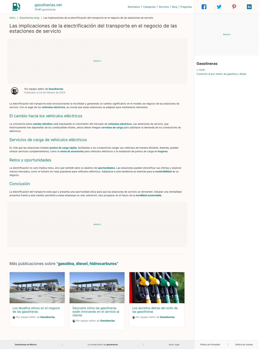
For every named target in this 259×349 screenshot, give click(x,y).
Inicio (12, 17)
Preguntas (186, 6)
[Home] (16, 6)
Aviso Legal (174, 344)
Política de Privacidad (210, 344)
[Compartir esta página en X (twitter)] (219, 6)
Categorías (149, 6)
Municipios (134, 6)
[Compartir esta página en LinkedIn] (249, 6)
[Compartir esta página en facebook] (204, 6)
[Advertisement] (97, 61)
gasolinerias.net (48, 5)
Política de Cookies (244, 344)
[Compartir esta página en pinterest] (234, 6)
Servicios (164, 6)
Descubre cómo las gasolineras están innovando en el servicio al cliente (96, 311)
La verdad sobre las (103, 344)
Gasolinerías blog (30, 17)
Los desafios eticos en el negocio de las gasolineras (36, 309)
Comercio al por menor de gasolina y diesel (221, 73)
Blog (174, 6)
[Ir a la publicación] (37, 287)
